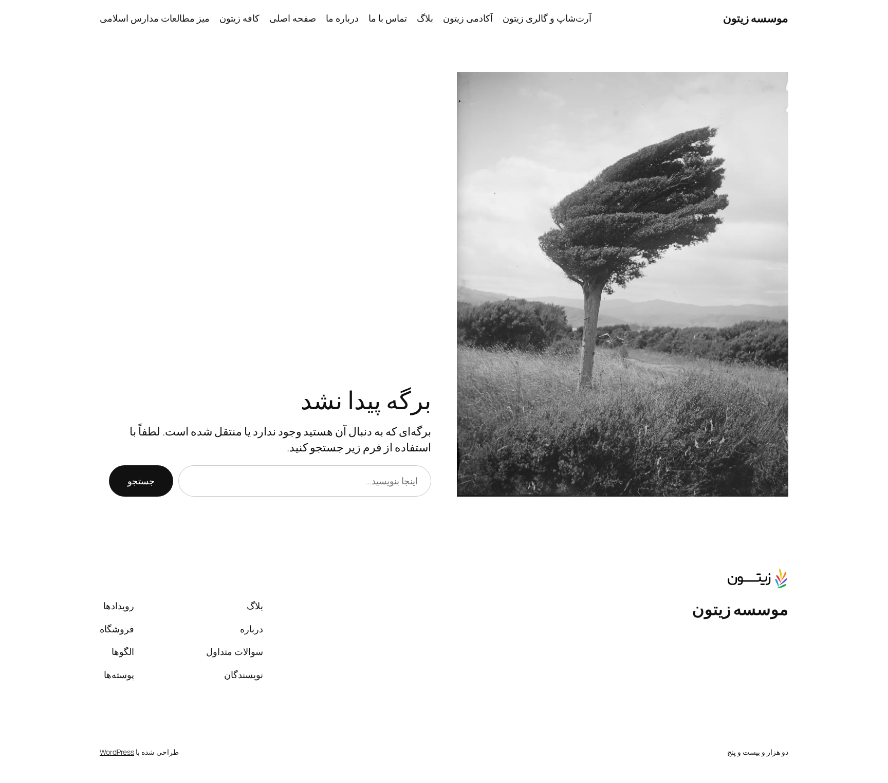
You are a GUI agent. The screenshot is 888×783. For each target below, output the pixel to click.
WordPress (117, 752)
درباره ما (342, 18)
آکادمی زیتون (468, 18)
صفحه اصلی (292, 18)
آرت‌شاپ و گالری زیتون (547, 18)
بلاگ (425, 18)
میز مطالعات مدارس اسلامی (155, 18)
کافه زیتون (239, 18)
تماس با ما (387, 18)
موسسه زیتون (756, 18)
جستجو (141, 481)
